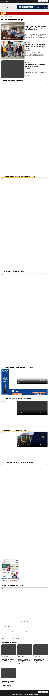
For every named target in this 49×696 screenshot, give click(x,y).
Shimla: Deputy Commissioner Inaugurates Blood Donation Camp (35, 46)
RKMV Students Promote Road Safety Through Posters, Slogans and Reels (35, 27)
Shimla (34, 24)
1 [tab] (21, 621)
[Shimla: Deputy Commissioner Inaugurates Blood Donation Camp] (12, 50)
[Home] (2, 13)
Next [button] (46, 603)
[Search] (47, 13)
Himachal (30, 24)
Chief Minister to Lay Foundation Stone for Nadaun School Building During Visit (16, 636)
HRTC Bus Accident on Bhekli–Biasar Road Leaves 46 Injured (13, 638)
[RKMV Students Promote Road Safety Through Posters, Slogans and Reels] (12, 31)
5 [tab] (27, 621)
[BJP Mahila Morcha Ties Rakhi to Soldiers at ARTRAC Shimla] (40, 649)
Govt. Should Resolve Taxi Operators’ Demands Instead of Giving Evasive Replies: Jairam (18, 631)
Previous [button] (3, 603)
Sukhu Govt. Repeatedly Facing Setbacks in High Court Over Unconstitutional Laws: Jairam (19, 629)
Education (27, 24)
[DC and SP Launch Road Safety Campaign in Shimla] (12, 69)
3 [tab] (24, 621)
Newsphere (29, 694)
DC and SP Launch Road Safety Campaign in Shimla (35, 65)
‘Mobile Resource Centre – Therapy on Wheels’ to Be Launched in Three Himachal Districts (19, 634)
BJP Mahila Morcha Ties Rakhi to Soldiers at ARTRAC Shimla (13, 633)
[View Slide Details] (24, 603)
